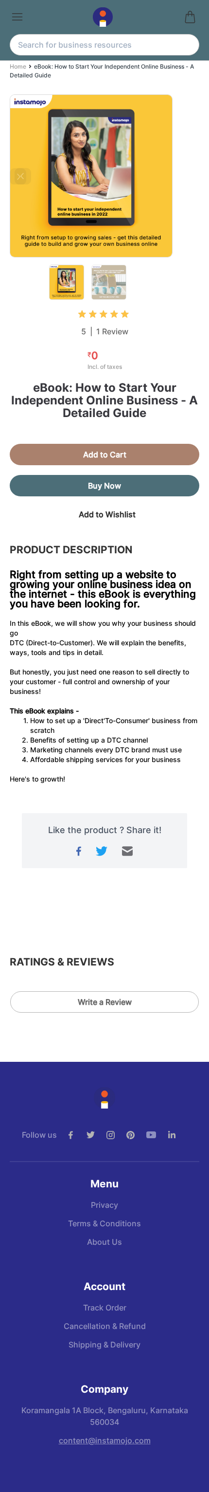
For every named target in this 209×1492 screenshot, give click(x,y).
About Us (104, 1242)
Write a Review (105, 1002)
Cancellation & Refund (105, 1326)
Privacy (104, 1205)
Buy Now (104, 486)
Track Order (104, 1307)
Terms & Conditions (104, 1223)
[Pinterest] (136, 1135)
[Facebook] (77, 1135)
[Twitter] (96, 1135)
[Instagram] (116, 1135)
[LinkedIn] (177, 1135)
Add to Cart (104, 454)
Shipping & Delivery (104, 1344)
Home (18, 66)
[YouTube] (157, 1135)
